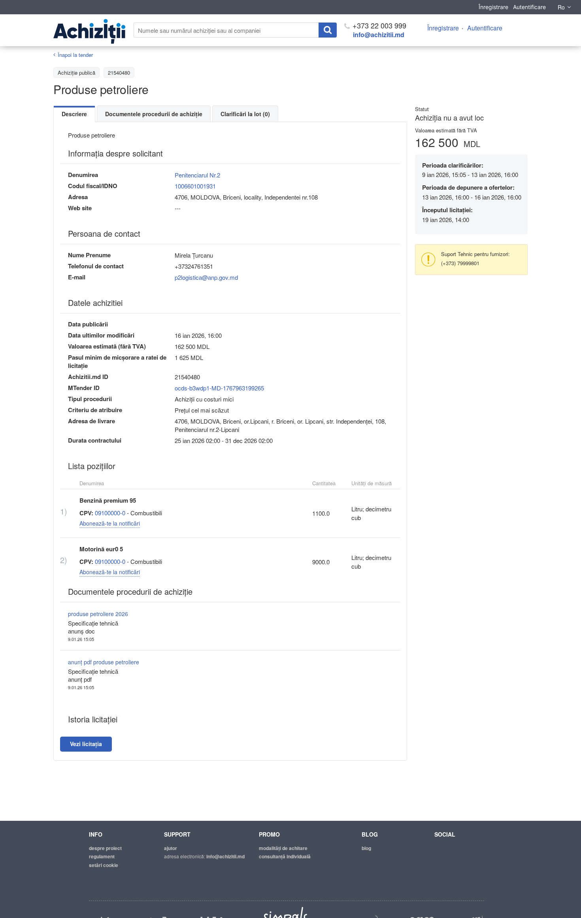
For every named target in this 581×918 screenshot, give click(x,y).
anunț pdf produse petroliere (103, 662)
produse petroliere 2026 (98, 614)
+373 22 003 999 (378, 25)
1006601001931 (195, 186)
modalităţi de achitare (283, 848)
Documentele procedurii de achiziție (153, 114)
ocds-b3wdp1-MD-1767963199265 (219, 388)
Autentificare (529, 7)
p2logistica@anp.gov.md (206, 277)
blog (366, 848)
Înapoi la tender (75, 54)
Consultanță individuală (285, 856)
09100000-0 (110, 513)
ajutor (170, 848)
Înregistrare (493, 7)
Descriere (74, 114)
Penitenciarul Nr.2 (197, 175)
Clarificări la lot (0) (245, 114)
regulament (102, 856)
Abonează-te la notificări (109, 523)
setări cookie (103, 865)
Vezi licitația (86, 744)
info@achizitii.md (378, 34)
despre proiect (105, 848)
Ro (561, 7)
